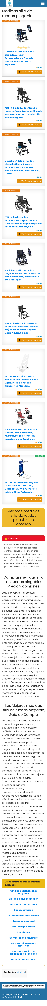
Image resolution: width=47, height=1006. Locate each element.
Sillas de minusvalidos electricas (23, 944)
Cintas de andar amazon (23, 899)
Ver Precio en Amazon (31, 72)
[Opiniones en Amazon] (23, 47)
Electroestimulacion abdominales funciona (23, 952)
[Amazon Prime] (38, 68)
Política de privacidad (24, 994)
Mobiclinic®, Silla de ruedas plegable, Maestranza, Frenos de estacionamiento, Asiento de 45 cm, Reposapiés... (22, 275)
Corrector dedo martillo (23, 938)
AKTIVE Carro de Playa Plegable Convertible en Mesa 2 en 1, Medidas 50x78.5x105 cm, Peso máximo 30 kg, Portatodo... (21, 487)
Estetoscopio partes (23, 926)
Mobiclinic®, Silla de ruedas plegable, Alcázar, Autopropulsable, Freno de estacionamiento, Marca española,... (19, 58)
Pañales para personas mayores (23, 892)
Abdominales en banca (23, 959)
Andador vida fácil (24, 921)
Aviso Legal (7, 994)
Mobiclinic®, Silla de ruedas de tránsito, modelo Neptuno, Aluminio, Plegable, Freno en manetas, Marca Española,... (21, 434)
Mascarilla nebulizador (23, 904)
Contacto (19, 997)
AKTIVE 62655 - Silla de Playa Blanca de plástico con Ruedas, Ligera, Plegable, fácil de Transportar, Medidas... (21, 381)
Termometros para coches (23, 915)
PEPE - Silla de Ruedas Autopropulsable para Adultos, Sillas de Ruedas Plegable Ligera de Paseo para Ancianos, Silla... (23, 222)
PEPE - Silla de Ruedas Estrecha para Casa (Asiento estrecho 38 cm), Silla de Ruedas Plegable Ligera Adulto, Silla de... (22, 328)
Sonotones (23, 932)
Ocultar (21, 972)
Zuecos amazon (23, 910)
